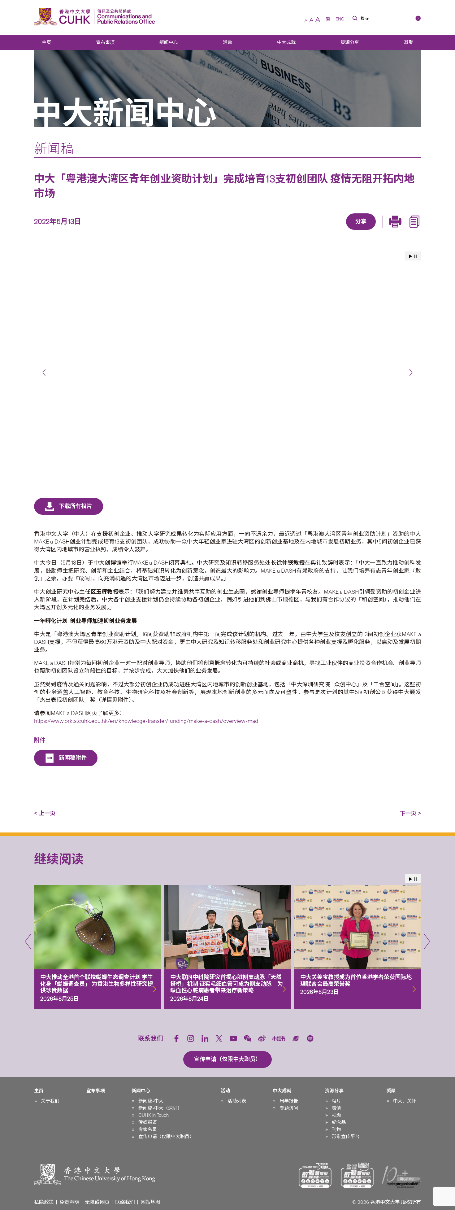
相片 (336, 1101)
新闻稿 (54, 149)
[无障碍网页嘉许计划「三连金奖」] (315, 1175)
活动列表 (237, 1101)
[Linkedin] (325, 230)
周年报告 (289, 1101)
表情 (336, 1108)
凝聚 (408, 42)
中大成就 (286, 42)
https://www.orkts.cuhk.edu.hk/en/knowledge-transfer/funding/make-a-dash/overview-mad (146, 721)
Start (410, 256)
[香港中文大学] (63, 16)
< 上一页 (44, 813)
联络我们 (125, 1202)
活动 (227, 42)
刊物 (336, 1129)
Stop (415, 256)
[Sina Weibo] (367, 230)
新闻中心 (168, 42)
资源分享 (349, 42)
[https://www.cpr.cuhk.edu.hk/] (124, 16)
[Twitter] (339, 230)
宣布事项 (105, 42)
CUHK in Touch (153, 1115)
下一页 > (410, 813)
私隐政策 (44, 1202)
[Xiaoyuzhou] (296, 1038)
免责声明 (69, 1202)
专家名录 (147, 1129)
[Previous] (44, 372)
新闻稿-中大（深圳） (160, 1108)
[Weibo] (262, 1038)
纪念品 (339, 1122)
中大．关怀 (404, 1101)
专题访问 (289, 1108)
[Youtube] (233, 1038)
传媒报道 (147, 1122)
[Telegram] (353, 230)
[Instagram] (190, 1038)
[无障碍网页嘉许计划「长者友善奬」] (357, 1175)
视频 (336, 1115)
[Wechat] (247, 1038)
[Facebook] (310, 230)
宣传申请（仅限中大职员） (166, 1136)
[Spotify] (310, 1038)
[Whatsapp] (381, 230)
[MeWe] (396, 230)
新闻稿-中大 (150, 1101)
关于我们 (50, 1101)
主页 (46, 42)
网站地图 (150, 1202)
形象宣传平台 (346, 1136)
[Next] (410, 372)
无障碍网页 (97, 1202)
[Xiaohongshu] (279, 1038)
